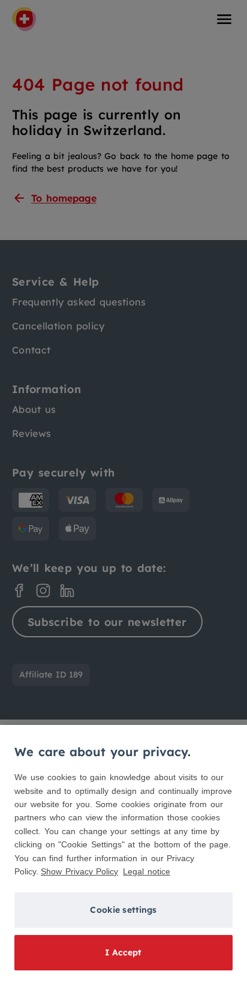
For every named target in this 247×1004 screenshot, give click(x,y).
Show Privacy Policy (79, 871)
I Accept (123, 952)
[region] (123, 864)
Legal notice (146, 871)
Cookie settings (123, 909)
